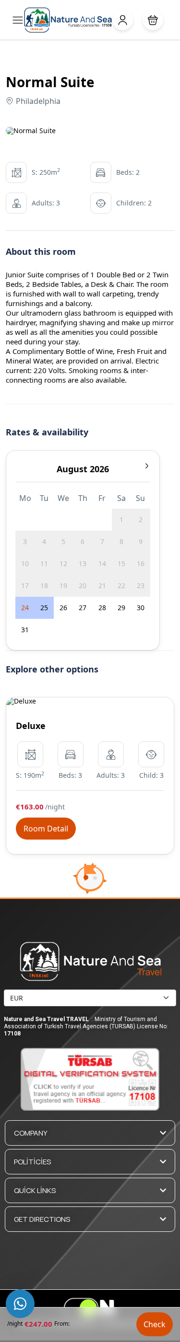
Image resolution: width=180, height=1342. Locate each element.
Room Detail (46, 828)
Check (155, 1324)
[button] (153, 20)
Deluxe (31, 725)
